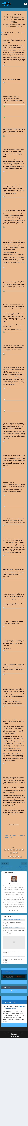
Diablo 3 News (15, 26)
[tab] (14, 972)
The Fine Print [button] (10, 1002)
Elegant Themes (14, 1033)
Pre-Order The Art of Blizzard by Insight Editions (13, 959)
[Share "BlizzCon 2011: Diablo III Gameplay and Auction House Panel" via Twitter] (8, 849)
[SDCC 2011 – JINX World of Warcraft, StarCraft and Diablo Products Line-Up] (14, 920)
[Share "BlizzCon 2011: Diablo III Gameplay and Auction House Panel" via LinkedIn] (19, 849)
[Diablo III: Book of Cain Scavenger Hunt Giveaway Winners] (14, 928)
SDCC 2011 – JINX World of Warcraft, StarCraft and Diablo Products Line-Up (13, 923)
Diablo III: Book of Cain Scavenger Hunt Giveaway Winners (13, 931)
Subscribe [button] (9, 972)
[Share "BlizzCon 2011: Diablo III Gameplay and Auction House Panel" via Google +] (11, 849)
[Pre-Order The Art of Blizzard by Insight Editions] (14, 956)
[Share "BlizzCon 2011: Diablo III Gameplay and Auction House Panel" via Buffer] (22, 849)
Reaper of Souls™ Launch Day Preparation (11, 951)
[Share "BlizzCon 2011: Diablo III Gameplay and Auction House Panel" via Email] (14, 852)
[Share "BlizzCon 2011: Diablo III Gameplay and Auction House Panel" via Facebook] (5, 849)
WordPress (14, 1034)
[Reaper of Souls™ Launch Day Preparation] (14, 942)
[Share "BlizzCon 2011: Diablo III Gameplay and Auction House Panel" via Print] (16, 852)
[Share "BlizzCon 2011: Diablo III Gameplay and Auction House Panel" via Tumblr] (14, 849)
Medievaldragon (13, 24)
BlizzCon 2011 (8, 26)
